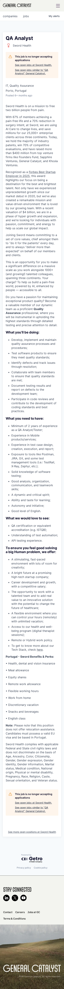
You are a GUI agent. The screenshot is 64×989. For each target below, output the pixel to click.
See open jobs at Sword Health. (33, 64)
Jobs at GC (34, 912)
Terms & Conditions (14, 918)
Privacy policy (24, 867)
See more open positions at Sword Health (32, 831)
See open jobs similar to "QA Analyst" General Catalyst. (31, 71)
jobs (26, 16)
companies (10, 16)
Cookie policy (40, 867)
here (40, 649)
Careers (20, 912)
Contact (7, 912)
